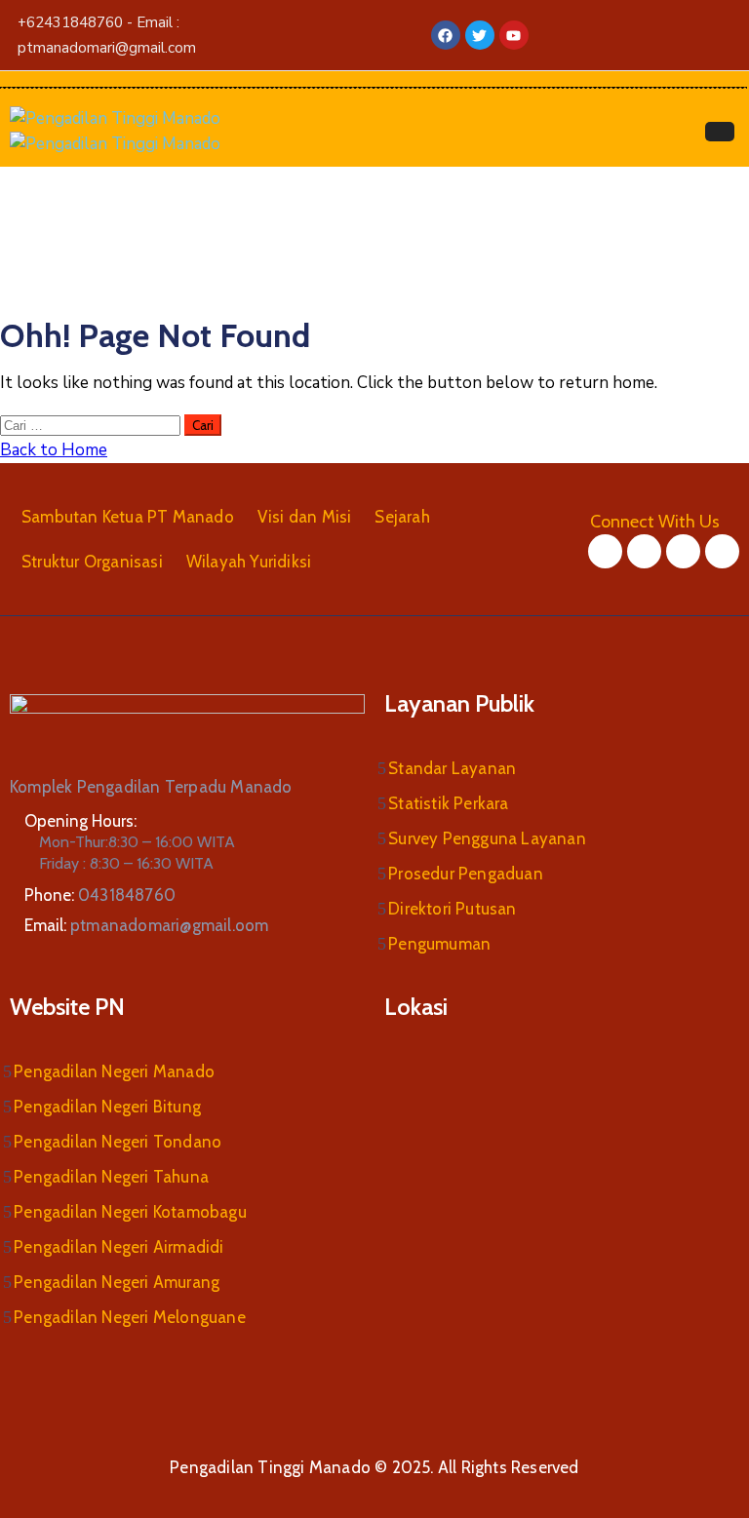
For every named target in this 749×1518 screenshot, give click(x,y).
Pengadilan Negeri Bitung (107, 1106)
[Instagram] (683, 551)
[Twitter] (644, 551)
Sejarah (401, 516)
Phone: (100, 895)
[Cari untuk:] (92, 424)
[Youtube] (722, 551)
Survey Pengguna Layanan (487, 838)
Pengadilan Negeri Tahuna (111, 1177)
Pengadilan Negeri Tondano (117, 1141)
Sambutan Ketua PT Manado (127, 516)
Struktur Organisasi (92, 561)
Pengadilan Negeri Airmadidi (118, 1247)
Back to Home (53, 450)
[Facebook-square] (605, 551)
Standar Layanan (452, 768)
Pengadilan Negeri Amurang (116, 1282)
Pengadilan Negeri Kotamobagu (130, 1212)
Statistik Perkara (448, 803)
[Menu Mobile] (719, 131)
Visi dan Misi (304, 516)
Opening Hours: (80, 821)
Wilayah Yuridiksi (248, 561)
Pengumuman (439, 944)
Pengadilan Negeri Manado (114, 1071)
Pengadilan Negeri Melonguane (130, 1317)
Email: (146, 925)
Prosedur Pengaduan (465, 873)
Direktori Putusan (452, 908)
